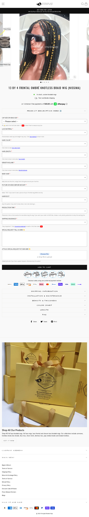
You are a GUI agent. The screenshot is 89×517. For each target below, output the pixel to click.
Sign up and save (12, 502)
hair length (22, 159)
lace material (33, 136)
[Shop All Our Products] (44, 384)
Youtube (23, 125)
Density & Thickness (44, 300)
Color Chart (44, 305)
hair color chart (16, 148)
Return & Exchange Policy (9, 475)
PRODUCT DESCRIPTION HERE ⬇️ (44, 111)
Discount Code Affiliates (9, 489)
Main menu (8, 457)
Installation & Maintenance (44, 296)
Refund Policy (6, 482)
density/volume (23, 170)
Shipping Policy (6, 472)
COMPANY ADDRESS (12, 450)
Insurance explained (20, 226)
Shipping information (44, 291)
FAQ (44, 314)
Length (44, 310)
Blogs (3, 495)
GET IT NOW (9, 440)
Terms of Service (7, 468)
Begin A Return (6, 465)
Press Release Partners (9, 492)
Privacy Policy (6, 485)
